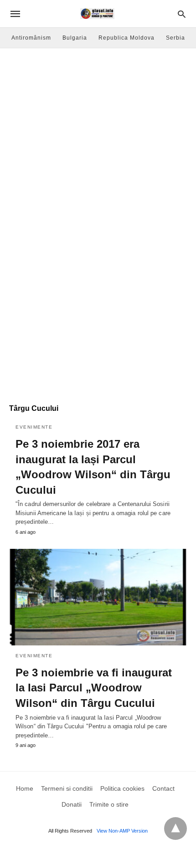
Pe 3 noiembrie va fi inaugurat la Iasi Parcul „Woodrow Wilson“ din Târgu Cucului (93, 687)
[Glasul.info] (97, 13)
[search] (181, 14)
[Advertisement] (98, 151)
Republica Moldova (126, 38)
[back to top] (175, 828)
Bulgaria (74, 38)
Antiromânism (31, 38)
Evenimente (33, 427)
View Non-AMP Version (122, 831)
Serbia (175, 38)
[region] (98, 321)
